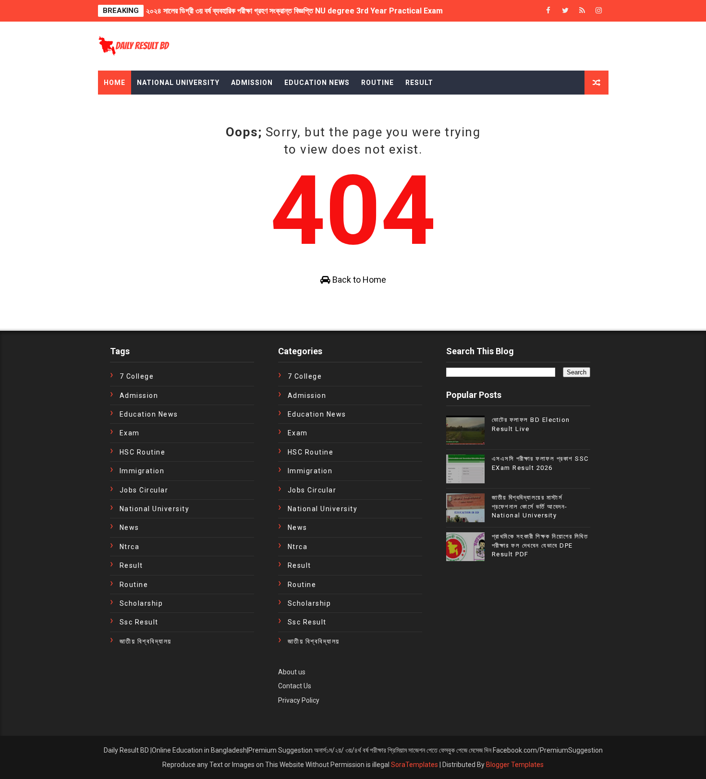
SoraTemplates (414, 764)
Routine (377, 82)
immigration (142, 471)
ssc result (139, 622)
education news (149, 414)
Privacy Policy (298, 700)
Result (419, 82)
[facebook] (548, 11)
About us (291, 672)
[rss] (582, 11)
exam (130, 433)
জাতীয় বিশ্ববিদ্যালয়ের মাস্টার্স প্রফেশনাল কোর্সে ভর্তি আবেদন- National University (530, 506)
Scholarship (141, 603)
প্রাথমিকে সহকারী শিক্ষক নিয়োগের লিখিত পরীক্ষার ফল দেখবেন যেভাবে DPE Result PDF (540, 545)
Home (114, 82)
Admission (252, 82)
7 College (137, 376)
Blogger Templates (515, 764)
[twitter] (565, 11)
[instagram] (599, 11)
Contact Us (294, 686)
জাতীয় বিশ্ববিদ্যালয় (145, 641)
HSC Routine (143, 452)
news (129, 527)
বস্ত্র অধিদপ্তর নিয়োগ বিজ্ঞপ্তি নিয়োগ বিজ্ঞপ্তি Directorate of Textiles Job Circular (269, 18)
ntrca (130, 547)
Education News (317, 82)
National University (178, 82)
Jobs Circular (144, 490)
